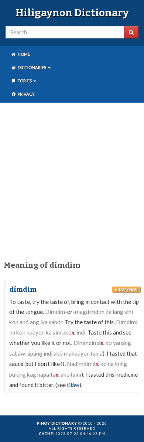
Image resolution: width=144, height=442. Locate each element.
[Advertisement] (72, 180)
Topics (24, 80)
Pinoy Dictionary (57, 423)
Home (23, 54)
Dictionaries (32, 67)
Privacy (26, 94)
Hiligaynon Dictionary (72, 13)
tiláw (73, 384)
